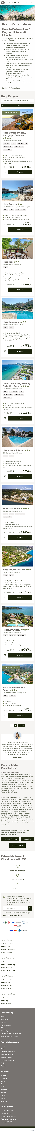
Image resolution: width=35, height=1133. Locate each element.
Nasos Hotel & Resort (13, 450)
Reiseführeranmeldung (8, 1119)
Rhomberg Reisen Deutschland (11, 1034)
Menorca (4, 1089)
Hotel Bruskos (10, 204)
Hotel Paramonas (11, 322)
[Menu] (31, 2)
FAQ (2, 1063)
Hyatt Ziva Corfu (11, 629)
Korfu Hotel (5, 962)
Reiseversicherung (7, 1057)
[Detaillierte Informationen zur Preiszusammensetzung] (13, 167)
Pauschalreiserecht (7, 1054)
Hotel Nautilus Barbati (14, 569)
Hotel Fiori (8, 261)
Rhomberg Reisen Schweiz (9, 1036)
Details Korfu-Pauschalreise (11, 88)
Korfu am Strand (6, 985)
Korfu (3, 1087)
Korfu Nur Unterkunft (8, 949)
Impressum (4, 1046)
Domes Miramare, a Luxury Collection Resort (16, 385)
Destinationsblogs (6, 1113)
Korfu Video (5, 998)
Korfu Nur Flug (5, 947)
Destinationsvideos (7, 1110)
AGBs (3, 1049)
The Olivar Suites (11, 508)
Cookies (3, 1066)
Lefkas (3, 1081)
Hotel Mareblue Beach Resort (14, 689)
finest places (19, 146)
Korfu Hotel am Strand (8, 970)
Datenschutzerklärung (8, 1052)
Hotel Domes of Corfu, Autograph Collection (14, 134)
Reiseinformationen (7, 1060)
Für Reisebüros (5, 1025)
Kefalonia (4, 1078)
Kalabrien (4, 1092)
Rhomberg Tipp (8, 146)
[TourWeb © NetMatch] (31, 1130)
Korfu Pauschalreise (7, 944)
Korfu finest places (7, 967)
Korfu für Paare (6, 983)
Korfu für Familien (7, 980)
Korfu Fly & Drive (6, 952)
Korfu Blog (4, 1001)
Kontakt (3, 1016)
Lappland (4, 1101)
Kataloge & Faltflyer (7, 1122)
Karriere (3, 1022)
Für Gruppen (5, 1028)
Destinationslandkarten (8, 1116)
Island (3, 1098)
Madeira (3, 1095)
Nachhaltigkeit (22, 143)
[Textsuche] (27, 2)
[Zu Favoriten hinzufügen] (5, 172)
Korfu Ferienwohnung (8, 965)
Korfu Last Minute (6, 988)
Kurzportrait (5, 1019)
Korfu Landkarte (6, 1003)
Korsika (3, 1075)
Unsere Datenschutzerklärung (12, 915)
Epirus (3, 1084)
